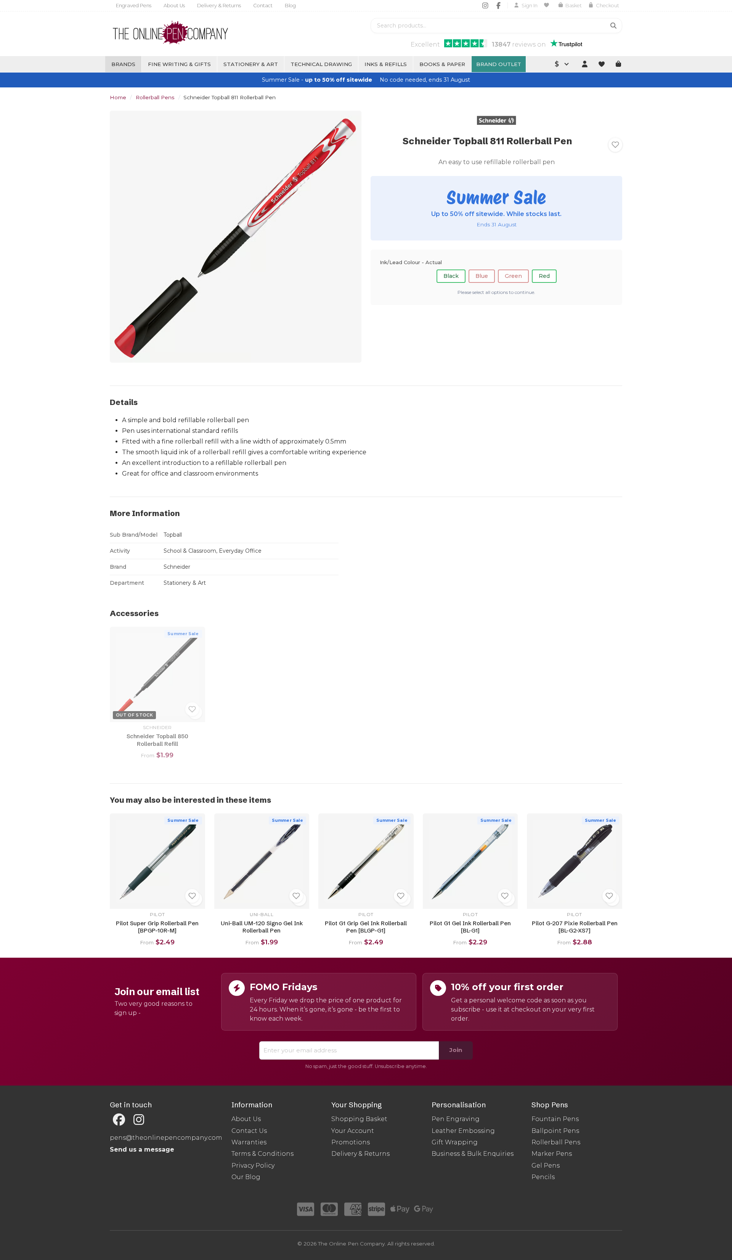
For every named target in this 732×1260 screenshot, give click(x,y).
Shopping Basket (359, 1119)
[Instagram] (485, 5)
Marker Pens (551, 1153)
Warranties (248, 1142)
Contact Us (249, 1130)
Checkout (607, 5)
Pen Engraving (456, 1119)
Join (455, 1049)
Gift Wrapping (455, 1142)
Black (451, 276)
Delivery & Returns (219, 5)
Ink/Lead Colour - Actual (411, 262)
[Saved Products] (548, 5)
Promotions (350, 1142)
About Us (174, 5)
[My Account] (584, 64)
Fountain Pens (555, 1119)
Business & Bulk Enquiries (473, 1153)
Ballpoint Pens (555, 1130)
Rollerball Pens (155, 97)
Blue (481, 276)
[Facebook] (498, 5)
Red (544, 276)
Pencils (543, 1177)
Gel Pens (545, 1165)
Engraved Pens (133, 5)
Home (118, 97)
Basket (573, 5)
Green (513, 276)
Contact (263, 5)
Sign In (530, 5)
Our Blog (245, 1177)
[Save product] (615, 145)
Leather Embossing (463, 1130)
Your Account (352, 1130)
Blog (290, 5)
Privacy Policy (252, 1165)
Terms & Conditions (262, 1153)
